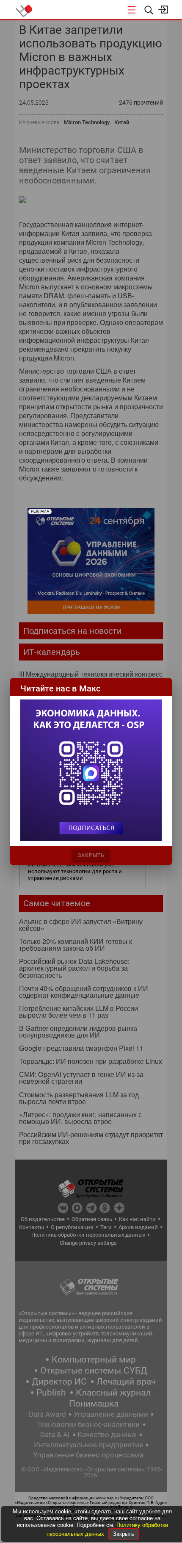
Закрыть (123, 1534)
